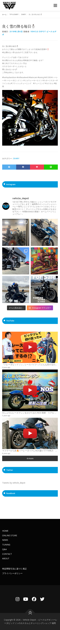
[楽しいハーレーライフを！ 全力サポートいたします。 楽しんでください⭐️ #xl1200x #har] (15, 260)
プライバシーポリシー (12, 573)
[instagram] (17, 599)
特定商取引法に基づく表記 (14, 568)
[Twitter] (42, 599)
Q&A (4, 549)
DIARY (16, 158)
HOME (5, 530)
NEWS (5, 540)
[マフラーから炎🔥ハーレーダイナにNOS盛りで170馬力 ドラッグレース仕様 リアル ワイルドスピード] (30, 433)
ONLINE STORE (9, 535)
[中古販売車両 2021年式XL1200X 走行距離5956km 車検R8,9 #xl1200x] (44, 289)
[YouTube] (25, 599)
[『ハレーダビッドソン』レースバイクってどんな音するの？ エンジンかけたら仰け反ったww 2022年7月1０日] (30, 347)
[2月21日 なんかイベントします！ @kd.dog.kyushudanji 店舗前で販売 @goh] (44, 260)
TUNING (6, 544)
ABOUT (5, 558)
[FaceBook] (34, 599)
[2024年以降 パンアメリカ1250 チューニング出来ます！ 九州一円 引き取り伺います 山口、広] (15, 232)
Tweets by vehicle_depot (13, 482)
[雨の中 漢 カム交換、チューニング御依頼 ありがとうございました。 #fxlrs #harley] (15, 289)
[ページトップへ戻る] (30, 613)
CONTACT (7, 554)
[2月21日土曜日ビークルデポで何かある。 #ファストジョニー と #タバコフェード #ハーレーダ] (44, 232)
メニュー (55, 5)
